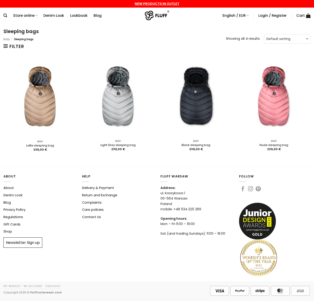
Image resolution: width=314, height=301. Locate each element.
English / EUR (234, 15)
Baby (6, 39)
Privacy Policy (14, 209)
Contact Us (91, 217)
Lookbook (79, 15)
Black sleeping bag (196, 145)
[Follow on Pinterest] (258, 189)
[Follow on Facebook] (242, 189)
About (8, 188)
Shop (7, 231)
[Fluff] (157, 15)
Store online (23, 15)
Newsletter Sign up (23, 242)
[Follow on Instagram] (250, 189)
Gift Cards (11, 224)
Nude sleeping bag (274, 145)
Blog (98, 15)
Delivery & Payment (98, 188)
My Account (33, 286)
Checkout (52, 286)
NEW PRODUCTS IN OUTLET (157, 3)
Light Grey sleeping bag (118, 145)
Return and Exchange (99, 195)
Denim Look (53, 15)
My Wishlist (12, 286)
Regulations (13, 217)
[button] (5, 15)
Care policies (93, 209)
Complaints (92, 202)
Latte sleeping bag (40, 146)
